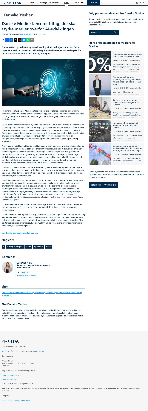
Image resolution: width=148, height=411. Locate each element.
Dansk (4, 400)
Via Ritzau (40, 351)
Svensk (22, 400)
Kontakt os (6, 351)
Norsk (16, 400)
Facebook (13, 375)
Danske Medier (26, 34)
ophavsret (38, 246)
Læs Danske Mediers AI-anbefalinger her (19, 233)
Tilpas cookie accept (9, 379)
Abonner (95, 32)
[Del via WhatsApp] (28, 40)
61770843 (25, 272)
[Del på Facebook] (7, 40)
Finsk (28, 400)
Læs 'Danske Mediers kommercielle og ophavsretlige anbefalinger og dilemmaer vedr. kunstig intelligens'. (42, 294)
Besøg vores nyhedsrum (103, 185)
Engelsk (11, 400)
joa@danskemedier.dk (26, 275)
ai (3, 246)
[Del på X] (15, 40)
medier (28, 246)
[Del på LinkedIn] (11, 40)
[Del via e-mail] (32, 40)
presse (48, 246)
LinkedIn (5, 375)
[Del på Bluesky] (24, 40)
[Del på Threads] (20, 40)
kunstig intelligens (15, 246)
